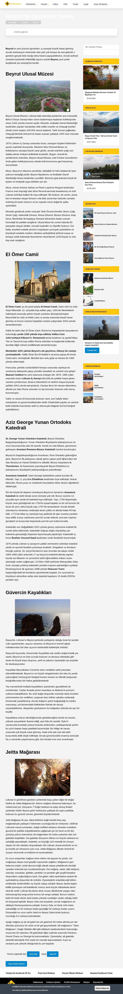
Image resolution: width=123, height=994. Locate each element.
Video (55, 4)
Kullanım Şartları (53, 982)
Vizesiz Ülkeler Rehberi (72, 973)
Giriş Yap (33, 954)
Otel (65, 4)
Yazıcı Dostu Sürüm (16, 964)
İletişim (86, 982)
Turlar (75, 4)
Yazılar (44, 4)
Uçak (85, 4)
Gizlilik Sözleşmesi (72, 982)
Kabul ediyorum (102, 988)
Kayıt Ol (52, 954)
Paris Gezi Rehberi (46, 973)
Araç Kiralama (100, 4)
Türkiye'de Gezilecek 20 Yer (18, 973)
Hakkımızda (38, 982)
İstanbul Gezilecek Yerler (101, 973)
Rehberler (30, 4)
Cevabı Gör (92, 350)
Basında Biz (98, 982)
